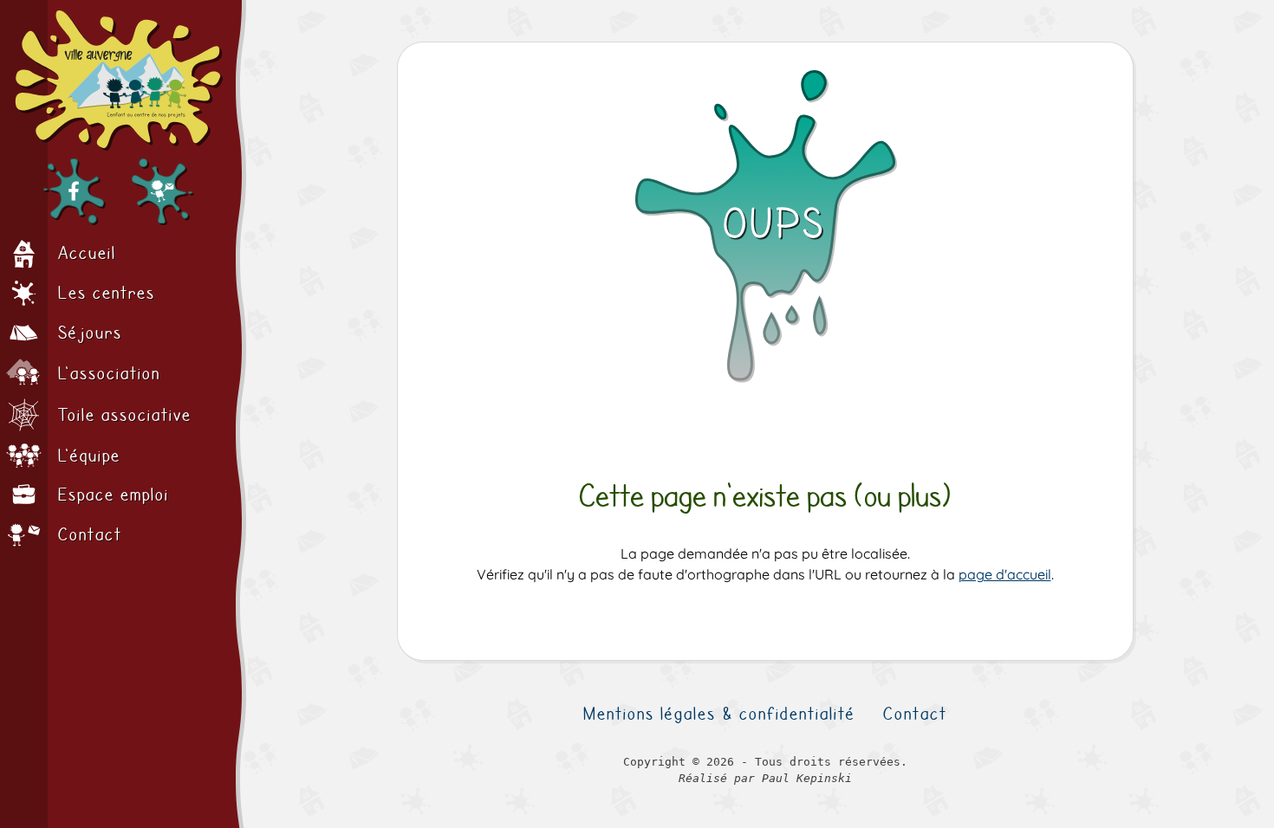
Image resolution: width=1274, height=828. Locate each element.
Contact (915, 713)
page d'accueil (1005, 574)
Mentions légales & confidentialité (719, 713)
